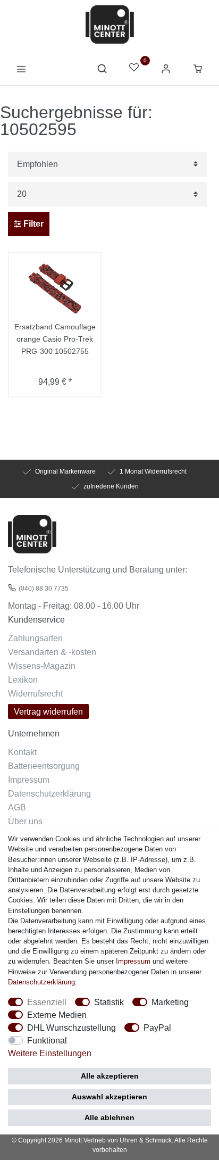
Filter (32, 224)
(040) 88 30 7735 (44, 588)
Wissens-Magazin (41, 665)
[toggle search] (102, 71)
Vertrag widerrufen (48, 711)
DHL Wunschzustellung (71, 1027)
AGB (17, 807)
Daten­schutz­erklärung (41, 981)
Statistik (109, 1002)
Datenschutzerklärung (49, 793)
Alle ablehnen (109, 1117)
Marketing (170, 1002)
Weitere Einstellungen (49, 1053)
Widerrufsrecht (35, 693)
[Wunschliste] (134, 68)
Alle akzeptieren (110, 1076)
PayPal (157, 1027)
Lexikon (23, 679)
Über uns (25, 821)
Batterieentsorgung (44, 765)
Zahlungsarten (35, 638)
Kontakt (22, 752)
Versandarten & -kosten (52, 652)
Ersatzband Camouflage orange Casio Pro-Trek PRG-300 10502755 (55, 338)
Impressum (28, 779)
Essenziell (46, 1002)
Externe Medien (57, 1015)
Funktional (47, 1040)
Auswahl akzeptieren (109, 1096)
